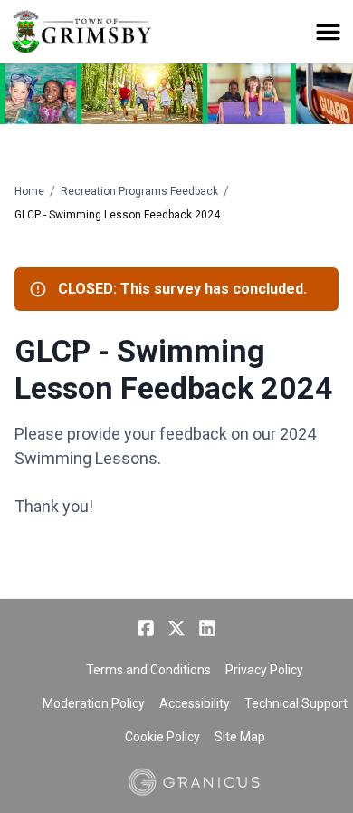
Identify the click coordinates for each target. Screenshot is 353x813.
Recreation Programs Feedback (139, 191)
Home (29, 191)
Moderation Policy (94, 703)
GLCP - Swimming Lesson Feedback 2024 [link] (117, 214)
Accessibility (194, 703)
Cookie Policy (162, 737)
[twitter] (176, 628)
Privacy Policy (264, 670)
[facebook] (145, 628)
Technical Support (296, 703)
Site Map (240, 737)
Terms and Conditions (148, 670)
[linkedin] (207, 628)
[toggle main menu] (328, 32)
